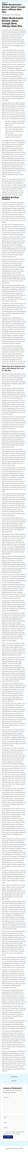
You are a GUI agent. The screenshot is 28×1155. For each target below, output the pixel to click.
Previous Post (14, 1076)
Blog (12, 14)
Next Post (14, 1081)
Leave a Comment (6, 14)
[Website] (14, 1128)
